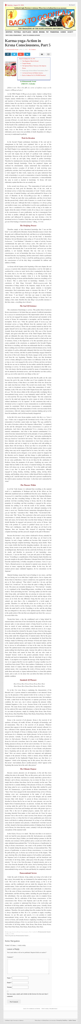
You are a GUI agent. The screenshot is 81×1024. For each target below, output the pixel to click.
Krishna (42, 32)
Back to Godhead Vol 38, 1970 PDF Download (34, 75)
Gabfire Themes (72, 1020)
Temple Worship (26, 63)
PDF (47, 32)
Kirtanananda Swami (12, 49)
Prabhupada (54, 32)
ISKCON (35, 32)
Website (9, 987)
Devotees (9, 32)
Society (70, 32)
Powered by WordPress (62, 1020)
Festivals (17, 32)
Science (63, 32)
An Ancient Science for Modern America (32, 73)
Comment (10, 957)
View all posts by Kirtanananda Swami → (17, 935)
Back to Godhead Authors (31, 35)
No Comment (32, 49)
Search (72, 5)
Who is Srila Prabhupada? (14, 35)
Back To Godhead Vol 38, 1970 (27, 59)
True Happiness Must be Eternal (30, 61)
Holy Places (27, 32)
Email (9, 982)
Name (9, 978)
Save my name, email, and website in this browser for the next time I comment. (27, 995)
